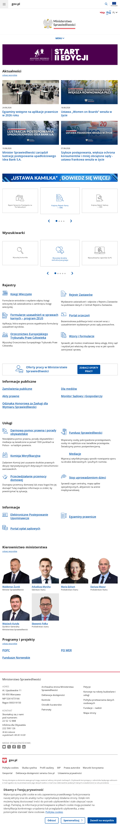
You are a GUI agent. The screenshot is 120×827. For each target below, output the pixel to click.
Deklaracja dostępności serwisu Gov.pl (35, 773)
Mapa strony (89, 712)
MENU (58, 38)
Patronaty (46, 709)
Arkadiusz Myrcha (41, 586)
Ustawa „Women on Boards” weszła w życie (86, 113)
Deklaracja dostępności (53, 695)
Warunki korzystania (93, 767)
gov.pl (13, 760)
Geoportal (7, 773)
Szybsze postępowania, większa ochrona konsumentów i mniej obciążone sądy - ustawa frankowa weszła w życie (88, 156)
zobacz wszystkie (9, 75)
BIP (59, 767)
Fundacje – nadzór (92, 707)
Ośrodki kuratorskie (52, 704)
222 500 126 (8, 728)
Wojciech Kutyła (10, 623)
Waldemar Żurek (11, 586)
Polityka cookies (10, 767)
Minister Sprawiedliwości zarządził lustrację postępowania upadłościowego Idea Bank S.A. (29, 156)
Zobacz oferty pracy (88, 369)
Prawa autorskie (72, 767)
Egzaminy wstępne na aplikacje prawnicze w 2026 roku (30, 113)
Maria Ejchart (68, 586)
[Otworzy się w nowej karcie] (4, 747)
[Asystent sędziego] (60, 54)
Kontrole (46, 699)
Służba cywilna (29, 767)
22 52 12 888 (9, 720)
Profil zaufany (47, 767)
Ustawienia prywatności (70, 773)
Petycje (87, 686)
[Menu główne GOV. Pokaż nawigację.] (4, 4)
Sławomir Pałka (40, 623)
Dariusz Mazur (98, 586)
